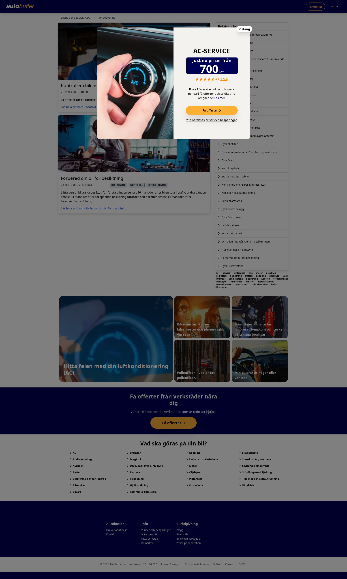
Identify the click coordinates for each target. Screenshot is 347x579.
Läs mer (219, 98)
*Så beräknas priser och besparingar (211, 120)
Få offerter (210, 110)
